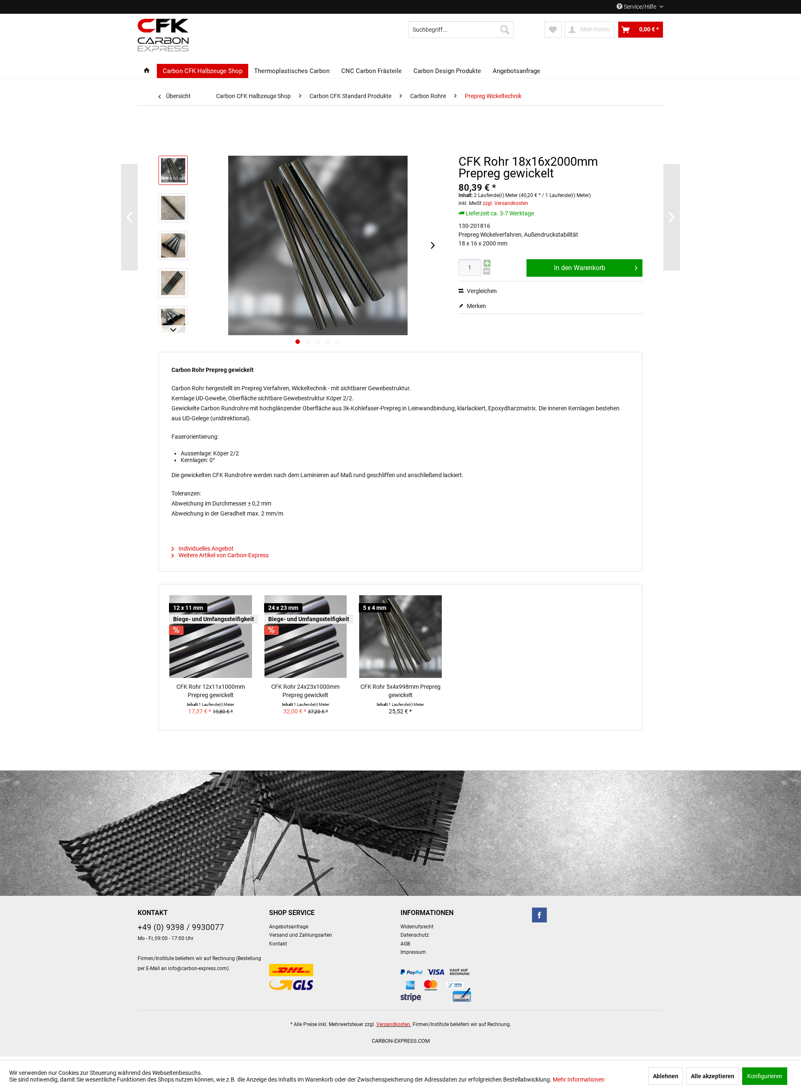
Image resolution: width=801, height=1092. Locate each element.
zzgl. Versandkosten (505, 203)
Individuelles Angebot (205, 548)
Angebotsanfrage (288, 927)
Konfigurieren (764, 1076)
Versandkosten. (393, 1024)
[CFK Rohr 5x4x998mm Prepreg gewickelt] (400, 636)
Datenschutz (414, 935)
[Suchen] (505, 29)
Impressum (413, 952)
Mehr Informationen (579, 1079)
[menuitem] (461, 29)
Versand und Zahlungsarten (300, 935)
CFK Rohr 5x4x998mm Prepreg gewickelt (400, 690)
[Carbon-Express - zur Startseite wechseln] (163, 35)
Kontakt (278, 944)
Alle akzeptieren (712, 1076)
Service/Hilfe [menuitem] (639, 6)
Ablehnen (665, 1076)
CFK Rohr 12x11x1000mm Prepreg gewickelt (210, 690)
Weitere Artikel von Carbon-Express (223, 555)
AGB (405, 944)
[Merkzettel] (553, 29)
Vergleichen (481, 291)
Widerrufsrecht (416, 927)
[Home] (147, 71)
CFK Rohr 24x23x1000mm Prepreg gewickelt (305, 690)
